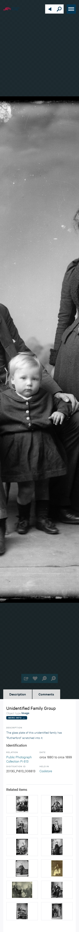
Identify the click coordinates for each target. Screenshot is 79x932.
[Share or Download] (25, 678)
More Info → (16, 717)
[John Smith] (22, 868)
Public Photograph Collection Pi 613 (19, 759)
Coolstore (46, 771)
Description (17, 694)
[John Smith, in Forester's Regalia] (57, 804)
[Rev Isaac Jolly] (57, 890)
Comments (46, 694)
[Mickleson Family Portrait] (22, 890)
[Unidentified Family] (22, 804)
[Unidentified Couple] (22, 847)
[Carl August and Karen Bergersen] (22, 911)
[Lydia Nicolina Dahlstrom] (57, 825)
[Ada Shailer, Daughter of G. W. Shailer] (22, 825)
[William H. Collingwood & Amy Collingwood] (57, 911)
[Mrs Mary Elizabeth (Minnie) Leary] (57, 847)
